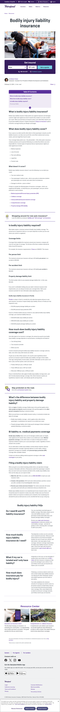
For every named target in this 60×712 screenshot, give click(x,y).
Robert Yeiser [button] (14, 79)
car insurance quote (22, 390)
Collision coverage (16, 196)
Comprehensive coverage (18, 202)
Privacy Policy (48, 704)
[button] (24, 7)
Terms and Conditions (20, 704)
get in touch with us (45, 548)
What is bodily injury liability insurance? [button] (21, 96)
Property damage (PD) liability (19, 205)
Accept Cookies (42, 708)
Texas (33, 249)
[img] (30, 108)
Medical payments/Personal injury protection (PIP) (25, 193)
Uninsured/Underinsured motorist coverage (23, 199)
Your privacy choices (36, 691)
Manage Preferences (17, 708)
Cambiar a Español (10, 1)
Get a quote (44, 67)
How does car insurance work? (13, 623)
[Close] (58, 701)
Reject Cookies (30, 708)
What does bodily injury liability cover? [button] (20, 98)
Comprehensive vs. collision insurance (41, 623)
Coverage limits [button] (14, 104)
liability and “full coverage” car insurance (39, 218)
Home (6, 13)
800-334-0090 (36, 475)
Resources (11, 13)
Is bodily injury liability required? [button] (19, 101)
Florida (11, 299)
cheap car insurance (41, 121)
